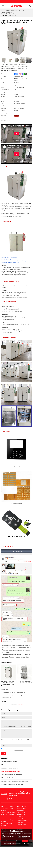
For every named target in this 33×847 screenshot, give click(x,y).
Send (4, 753)
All (6, 10)
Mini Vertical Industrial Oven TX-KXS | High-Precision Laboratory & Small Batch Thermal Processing (8, 683)
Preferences (20, 843)
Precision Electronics (22, 820)
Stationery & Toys (21, 826)
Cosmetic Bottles (21, 812)
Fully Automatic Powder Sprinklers (6, 824)
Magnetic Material (21, 824)
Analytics (14, 843)
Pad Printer (4, 810)
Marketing (27, 843)
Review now (19, 704)
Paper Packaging (21, 814)
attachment (5, 742)
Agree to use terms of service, (12, 750)
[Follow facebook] (10, 799)
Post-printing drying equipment (16, 10)
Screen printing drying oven (8, 695)
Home (2, 10)
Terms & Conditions (19, 750)
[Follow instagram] (11, 799)
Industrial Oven (21, 692)
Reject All (8, 840)
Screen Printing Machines (7, 808)
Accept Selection (16, 840)
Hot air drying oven (21, 695)
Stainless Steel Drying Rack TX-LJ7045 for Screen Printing (24, 681)
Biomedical (19, 816)
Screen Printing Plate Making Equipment (8, 815)
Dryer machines (5, 692)
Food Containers (21, 810)
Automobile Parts (21, 808)
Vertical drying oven (6, 12)
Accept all (25, 840)
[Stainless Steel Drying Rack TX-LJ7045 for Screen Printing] (24, 672)
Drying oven (13, 692)
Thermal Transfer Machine (7, 818)
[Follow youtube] (8, 799)
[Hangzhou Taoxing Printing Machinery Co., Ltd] (16, 6)
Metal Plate (20, 822)
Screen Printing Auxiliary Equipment (7, 820)
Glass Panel (20, 818)
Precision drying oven (6, 697)
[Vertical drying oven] (16, 116)
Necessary (7, 843)
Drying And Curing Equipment (8, 812)
